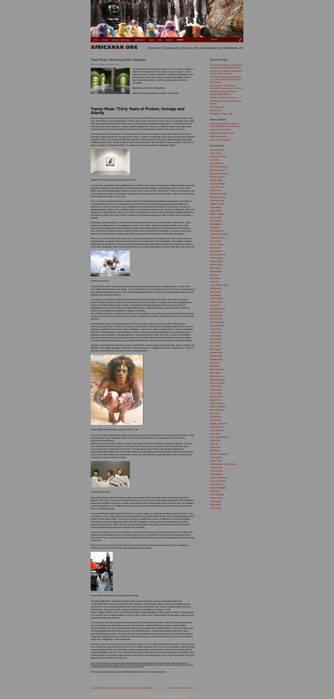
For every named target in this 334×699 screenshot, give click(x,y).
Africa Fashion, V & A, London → (182, 687)
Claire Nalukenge (217, 200)
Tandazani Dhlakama (218, 453)
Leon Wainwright (217, 325)
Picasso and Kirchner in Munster (223, 97)
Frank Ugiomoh (216, 257)
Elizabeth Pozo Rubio (219, 234)
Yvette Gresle (215, 504)
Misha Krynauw (216, 376)
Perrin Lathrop (216, 393)
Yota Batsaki (215, 501)
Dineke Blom (215, 227)
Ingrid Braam (215, 278)
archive (105, 39)
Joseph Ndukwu (216, 298)
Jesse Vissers (215, 291)
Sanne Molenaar (217, 430)
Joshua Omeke (216, 301)
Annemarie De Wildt (218, 156)
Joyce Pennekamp (217, 308)
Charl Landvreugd (217, 183)
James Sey (214, 281)
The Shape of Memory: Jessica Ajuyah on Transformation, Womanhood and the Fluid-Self (226, 79)
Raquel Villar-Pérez (218, 406)
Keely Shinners (216, 318)
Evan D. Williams (217, 244)
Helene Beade (216, 271)
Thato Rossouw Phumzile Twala (223, 464)
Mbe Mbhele (215, 366)
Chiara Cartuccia (217, 187)
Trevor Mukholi (216, 474)
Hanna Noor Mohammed (220, 139)
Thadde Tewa (215, 460)
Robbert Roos (215, 416)
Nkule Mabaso (216, 386)
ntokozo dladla (216, 389)
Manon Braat (215, 345)
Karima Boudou (216, 315)
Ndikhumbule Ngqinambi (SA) (222, 133)
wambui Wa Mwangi (218, 487)
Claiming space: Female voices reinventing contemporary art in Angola (226, 86)
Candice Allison (216, 180)
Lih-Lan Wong (216, 332)
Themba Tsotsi (216, 467)
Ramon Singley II (217, 403)
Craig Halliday (215, 207)
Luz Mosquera (216, 338)
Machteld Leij (215, 342)
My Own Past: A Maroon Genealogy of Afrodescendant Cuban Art (226, 72)
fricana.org (114, 47)
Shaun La (214, 443)
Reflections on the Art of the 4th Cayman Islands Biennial (223, 92)
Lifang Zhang (215, 328)
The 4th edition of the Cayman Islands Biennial (225, 102)
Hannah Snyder (216, 261)
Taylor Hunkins (216, 457)
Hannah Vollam (216, 264)
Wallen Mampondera (218, 136)
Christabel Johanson (218, 193)
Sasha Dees (215, 440)
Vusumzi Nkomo (216, 484)
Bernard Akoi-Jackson (219, 173)
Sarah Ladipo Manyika (219, 437)
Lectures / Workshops (121, 39)
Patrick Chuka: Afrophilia (220, 129)
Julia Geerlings (216, 311)
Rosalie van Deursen (218, 423)
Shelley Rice (215, 447)
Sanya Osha (114, 64)
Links (160, 39)
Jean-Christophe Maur (219, 284)
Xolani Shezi (215, 491)
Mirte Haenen (215, 372)
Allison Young (215, 153)
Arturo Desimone (217, 163)
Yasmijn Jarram (216, 497)
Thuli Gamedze (216, 470)
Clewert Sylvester (217, 203)
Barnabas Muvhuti (217, 170)
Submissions (139, 39)
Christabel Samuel (217, 197)
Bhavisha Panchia (217, 176)
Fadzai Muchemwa (217, 254)
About (151, 39)
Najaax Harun (215, 110)
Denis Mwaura (216, 220)
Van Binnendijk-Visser (219, 477)
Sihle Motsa (215, 450)
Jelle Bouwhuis (216, 288)
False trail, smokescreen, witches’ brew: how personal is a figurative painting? (226, 66)
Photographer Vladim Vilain (221, 113)
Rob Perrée (215, 413)
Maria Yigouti (215, 349)
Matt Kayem (215, 362)
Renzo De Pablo (216, 409)
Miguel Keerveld (216, 369)
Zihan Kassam (216, 508)
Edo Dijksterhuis (216, 230)
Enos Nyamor (215, 241)
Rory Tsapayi (215, 420)
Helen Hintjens (216, 268)
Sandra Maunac (216, 426)
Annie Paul (214, 159)
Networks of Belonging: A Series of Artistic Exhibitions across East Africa (225, 124)
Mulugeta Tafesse (217, 382)
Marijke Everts (216, 355)
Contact (169, 39)
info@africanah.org (177, 696)
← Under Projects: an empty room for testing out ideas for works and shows (122, 687)
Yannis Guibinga (216, 494)
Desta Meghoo (216, 224)
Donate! (180, 39)
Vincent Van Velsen (218, 480)
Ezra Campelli (216, 251)
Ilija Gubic (214, 274)
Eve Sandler (215, 247)
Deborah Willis (216, 217)
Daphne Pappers (217, 214)
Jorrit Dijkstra (215, 295)
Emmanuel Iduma (217, 237)
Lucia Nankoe (215, 335)
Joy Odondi (214, 305)
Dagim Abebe (215, 210)
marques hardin (216, 359)
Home (95, 39)
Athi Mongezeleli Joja (219, 166)
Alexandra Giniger (217, 149)
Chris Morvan (215, 190)
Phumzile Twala (216, 396)
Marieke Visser (216, 352)
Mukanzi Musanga (217, 379)
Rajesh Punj (215, 399)
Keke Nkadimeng (217, 322)
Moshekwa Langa (217, 106)
